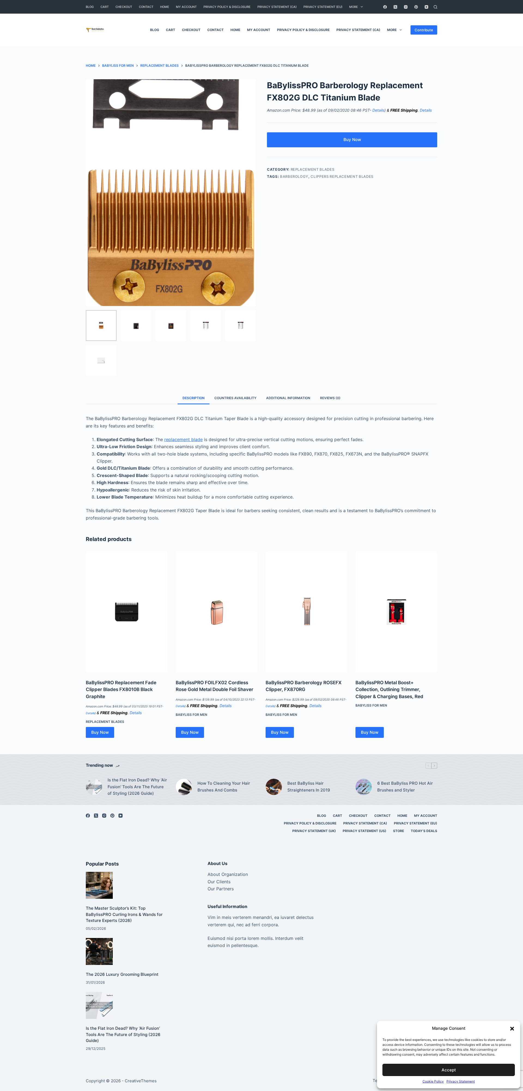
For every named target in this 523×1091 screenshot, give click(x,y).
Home (164, 7)
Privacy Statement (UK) (314, 831)
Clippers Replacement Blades (342, 176)
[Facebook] (385, 7)
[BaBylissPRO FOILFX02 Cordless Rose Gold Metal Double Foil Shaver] (216, 611)
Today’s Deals (424, 831)
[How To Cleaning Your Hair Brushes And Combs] (184, 787)
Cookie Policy (433, 1081)
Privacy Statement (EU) (322, 7)
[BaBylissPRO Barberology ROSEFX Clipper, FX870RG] (306, 611)
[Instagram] (406, 7)
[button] (512, 1028)
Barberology (294, 176)
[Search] (435, 7)
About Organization (228, 874)
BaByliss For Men (191, 715)
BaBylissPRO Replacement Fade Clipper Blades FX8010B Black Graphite (121, 689)
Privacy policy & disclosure (227, 7)
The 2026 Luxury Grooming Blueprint (122, 974)
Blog (90, 7)
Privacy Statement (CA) (277, 7)
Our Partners (221, 888)
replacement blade (183, 439)
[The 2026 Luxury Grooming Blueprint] (99, 951)
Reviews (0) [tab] (330, 398)
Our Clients (219, 881)
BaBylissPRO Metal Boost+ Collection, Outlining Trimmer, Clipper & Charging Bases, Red (389, 689)
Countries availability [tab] (235, 398)
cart (105, 7)
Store (398, 831)
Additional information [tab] (288, 398)
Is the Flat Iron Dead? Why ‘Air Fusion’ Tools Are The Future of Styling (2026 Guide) (137, 786)
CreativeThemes (141, 1080)
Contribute (424, 30)
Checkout (123, 7)
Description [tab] (194, 398)
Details (378, 110)
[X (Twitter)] (395, 7)
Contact (146, 7)
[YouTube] (426, 7)
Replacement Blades (313, 169)
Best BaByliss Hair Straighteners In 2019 (308, 787)
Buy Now (352, 139)
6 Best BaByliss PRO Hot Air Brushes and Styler (405, 787)
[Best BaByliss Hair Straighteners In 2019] (274, 787)
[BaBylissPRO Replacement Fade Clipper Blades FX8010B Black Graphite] (127, 611)
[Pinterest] (416, 7)
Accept (449, 1069)
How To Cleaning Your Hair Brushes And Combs (223, 787)
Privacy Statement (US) (364, 831)
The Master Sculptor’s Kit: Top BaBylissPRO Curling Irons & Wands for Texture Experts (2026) (124, 914)
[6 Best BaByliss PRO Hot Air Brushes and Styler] (363, 787)
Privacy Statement (460, 1081)
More (353, 7)
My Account (186, 7)
